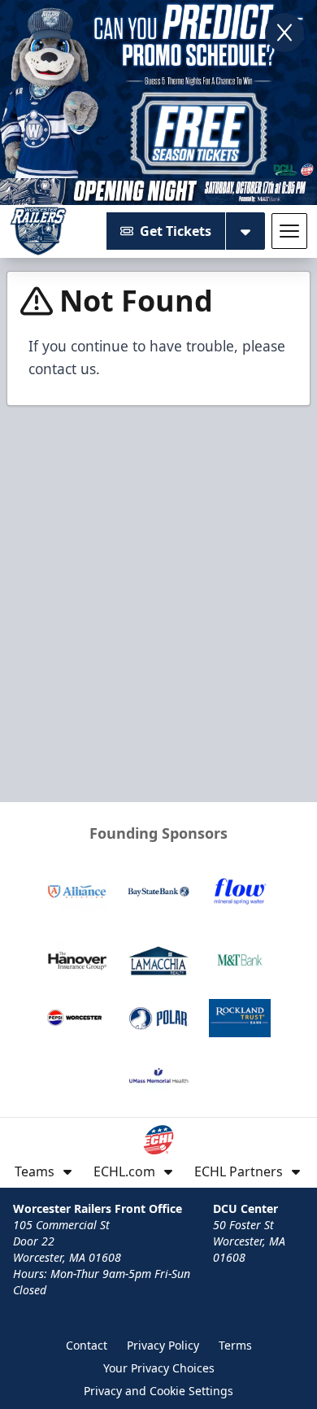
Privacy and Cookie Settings (158, 1390)
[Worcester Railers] (38, 231)
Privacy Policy (163, 1345)
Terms (235, 1345)
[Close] (284, 32)
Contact (86, 1345)
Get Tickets (175, 231)
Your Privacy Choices (159, 1368)
